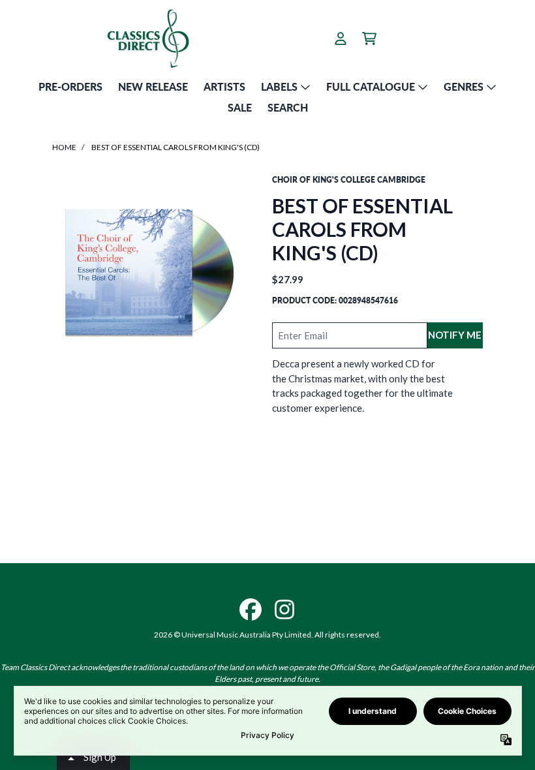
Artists (224, 86)
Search (288, 107)
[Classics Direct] (147, 38)
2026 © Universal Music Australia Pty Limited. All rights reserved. (267, 634)
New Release (153, 86)
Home (64, 147)
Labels (279, 86)
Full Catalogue (370, 86)
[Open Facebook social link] (250, 609)
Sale (240, 107)
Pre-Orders (70, 86)
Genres (463, 86)
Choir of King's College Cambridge (348, 180)
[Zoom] (149, 271)
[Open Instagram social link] (284, 609)
